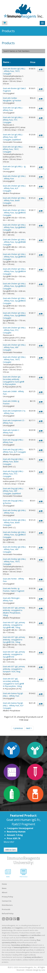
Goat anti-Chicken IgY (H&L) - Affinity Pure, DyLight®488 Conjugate (14, 242)
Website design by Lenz (35, 970)
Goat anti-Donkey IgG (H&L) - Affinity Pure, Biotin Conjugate (14, 522)
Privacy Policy (7, 897)
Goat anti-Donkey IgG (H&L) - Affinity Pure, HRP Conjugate (14, 549)
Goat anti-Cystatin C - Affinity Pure (11, 431)
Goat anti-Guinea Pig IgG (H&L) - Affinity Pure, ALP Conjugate (13, 705)
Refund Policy (7, 913)
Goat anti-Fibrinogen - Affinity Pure (12, 599)
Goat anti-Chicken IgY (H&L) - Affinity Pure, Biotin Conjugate (14, 200)
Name (6, 62)
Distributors (7, 905)
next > (29, 728)
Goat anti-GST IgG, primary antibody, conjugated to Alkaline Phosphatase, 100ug (14, 611)
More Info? (9, 842)
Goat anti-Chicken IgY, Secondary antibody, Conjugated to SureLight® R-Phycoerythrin (13, 380)
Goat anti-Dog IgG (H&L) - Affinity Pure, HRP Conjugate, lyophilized (13, 491)
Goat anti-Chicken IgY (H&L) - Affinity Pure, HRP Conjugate (14, 347)
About (4, 892)
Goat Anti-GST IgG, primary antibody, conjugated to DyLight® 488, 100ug (14, 625)
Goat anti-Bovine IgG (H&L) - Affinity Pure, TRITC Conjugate (14, 71)
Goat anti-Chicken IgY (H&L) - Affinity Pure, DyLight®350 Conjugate (14, 212)
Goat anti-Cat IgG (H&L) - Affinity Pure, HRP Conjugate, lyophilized (13, 137)
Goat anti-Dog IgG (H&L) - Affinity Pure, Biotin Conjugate (13, 461)
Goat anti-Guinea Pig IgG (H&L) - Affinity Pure (13, 694)
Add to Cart (10, 849)
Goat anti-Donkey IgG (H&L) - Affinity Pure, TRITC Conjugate (14, 561)
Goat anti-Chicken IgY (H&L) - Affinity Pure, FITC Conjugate (14, 330)
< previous (18, 728)
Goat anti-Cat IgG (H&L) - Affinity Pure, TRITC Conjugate (13, 149)
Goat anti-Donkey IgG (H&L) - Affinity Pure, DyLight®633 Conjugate (14, 534)
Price (32, 62)
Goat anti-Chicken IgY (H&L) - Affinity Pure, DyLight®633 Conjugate (14, 286)
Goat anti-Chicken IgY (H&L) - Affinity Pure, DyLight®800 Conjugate (14, 315)
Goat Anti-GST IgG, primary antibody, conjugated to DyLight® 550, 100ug (14, 639)
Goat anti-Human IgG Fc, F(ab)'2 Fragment (24, 822)
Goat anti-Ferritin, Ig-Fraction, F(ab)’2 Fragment (13, 589)
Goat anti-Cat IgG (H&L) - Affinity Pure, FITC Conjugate (13, 120)
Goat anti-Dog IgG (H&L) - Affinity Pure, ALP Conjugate (14, 450)
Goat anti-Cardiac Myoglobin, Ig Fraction (12, 99)
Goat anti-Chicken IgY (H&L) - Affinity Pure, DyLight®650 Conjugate (14, 300)
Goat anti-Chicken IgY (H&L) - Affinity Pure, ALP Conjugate (14, 188)
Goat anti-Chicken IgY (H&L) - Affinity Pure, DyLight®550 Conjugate (14, 256)
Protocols (6, 909)
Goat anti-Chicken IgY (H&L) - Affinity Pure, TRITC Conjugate (14, 359)
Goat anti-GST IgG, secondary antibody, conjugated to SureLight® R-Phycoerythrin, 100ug (13, 682)
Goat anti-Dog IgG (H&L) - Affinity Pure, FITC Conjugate (13, 473)
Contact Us (6, 901)
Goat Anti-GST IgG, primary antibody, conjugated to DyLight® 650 (14, 654)
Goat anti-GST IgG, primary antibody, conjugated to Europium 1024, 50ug (14, 669)
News (4, 888)
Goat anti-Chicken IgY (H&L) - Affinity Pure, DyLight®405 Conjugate (14, 227)
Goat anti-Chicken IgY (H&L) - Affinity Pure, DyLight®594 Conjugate (14, 271)
